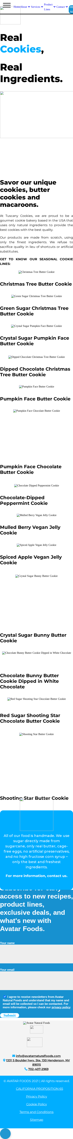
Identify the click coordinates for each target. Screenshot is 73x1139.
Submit (10, 1015)
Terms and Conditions (36, 1112)
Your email (7, 969)
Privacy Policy (36, 1096)
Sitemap (36, 1120)
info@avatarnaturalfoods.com (38, 1056)
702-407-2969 (38, 1069)
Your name (7, 943)
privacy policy (61, 1007)
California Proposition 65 (39, 1089)
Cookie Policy (36, 1104)
